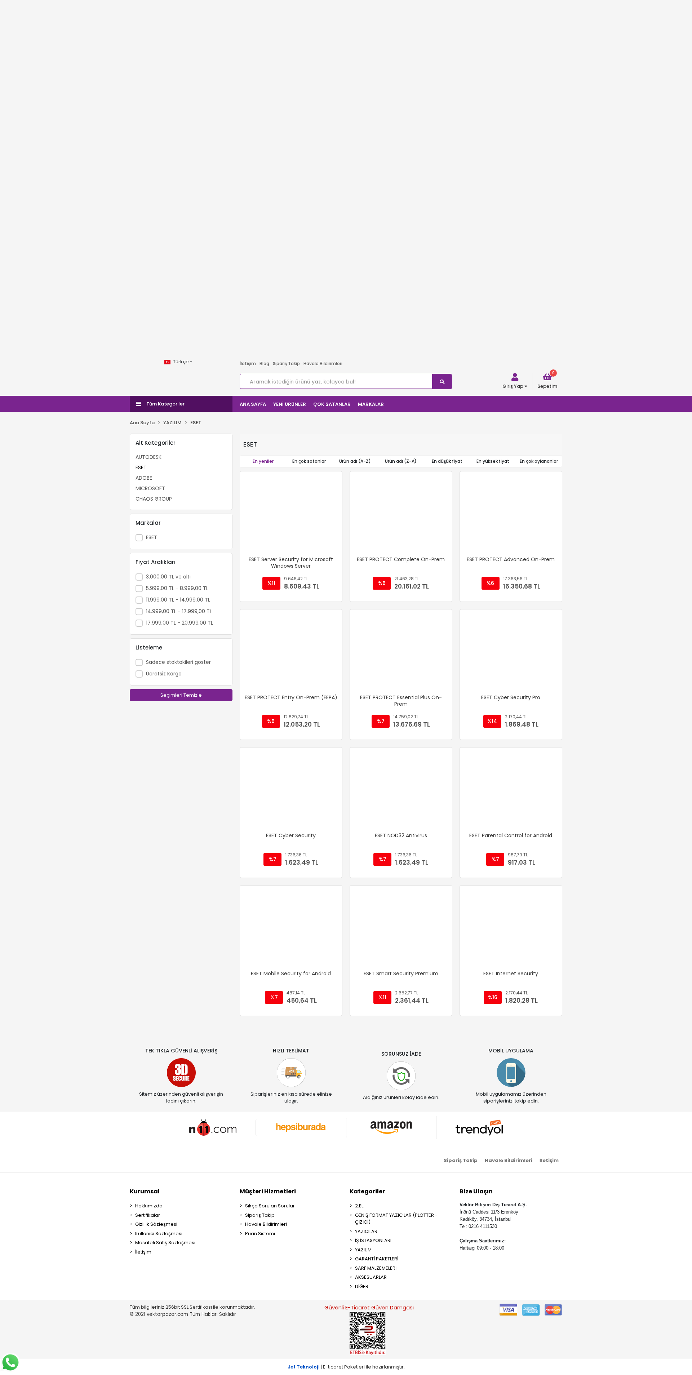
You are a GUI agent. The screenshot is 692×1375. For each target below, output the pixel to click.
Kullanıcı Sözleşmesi (158, 1233)
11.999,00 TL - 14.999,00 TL (178, 599)
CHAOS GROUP (154, 498)
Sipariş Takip (286, 363)
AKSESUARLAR (371, 1277)
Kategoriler (367, 1191)
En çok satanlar (309, 461)
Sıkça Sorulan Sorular (270, 1205)
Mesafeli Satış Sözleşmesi (165, 1242)
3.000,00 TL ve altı (168, 576)
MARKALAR (371, 404)
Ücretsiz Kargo (164, 673)
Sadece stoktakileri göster (178, 662)
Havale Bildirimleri (322, 363)
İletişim (248, 363)
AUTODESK (148, 457)
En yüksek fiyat (492, 461)
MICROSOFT (150, 488)
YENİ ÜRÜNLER (289, 404)
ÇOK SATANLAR (332, 404)
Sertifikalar (147, 1215)
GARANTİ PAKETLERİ (376, 1258)
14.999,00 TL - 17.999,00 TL (179, 611)
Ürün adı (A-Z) (355, 461)
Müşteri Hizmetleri (268, 1191)
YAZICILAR (366, 1231)
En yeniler (263, 461)
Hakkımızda (149, 1205)
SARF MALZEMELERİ (375, 1268)
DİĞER (361, 1286)
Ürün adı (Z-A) (401, 461)
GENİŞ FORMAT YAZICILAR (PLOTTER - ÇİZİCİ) (396, 1219)
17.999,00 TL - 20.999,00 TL (179, 622)
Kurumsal (145, 1191)
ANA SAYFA (253, 404)
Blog (264, 363)
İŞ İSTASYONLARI (373, 1240)
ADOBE (144, 478)
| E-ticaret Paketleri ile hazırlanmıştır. (346, 1366)
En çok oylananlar (539, 461)
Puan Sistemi (260, 1233)
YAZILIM (363, 1249)
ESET (141, 467)
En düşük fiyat (447, 461)
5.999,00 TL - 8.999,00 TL (177, 588)
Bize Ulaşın (476, 1191)
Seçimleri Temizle (181, 695)
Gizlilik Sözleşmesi (156, 1224)
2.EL (359, 1205)
